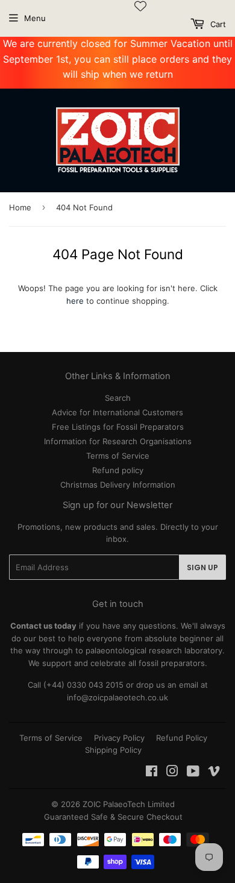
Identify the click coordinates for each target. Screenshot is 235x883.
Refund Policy (181, 738)
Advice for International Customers (117, 412)
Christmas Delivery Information (117, 484)
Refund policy (117, 470)
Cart (217, 24)
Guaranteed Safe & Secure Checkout (113, 817)
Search (118, 398)
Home (20, 207)
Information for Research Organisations (118, 441)
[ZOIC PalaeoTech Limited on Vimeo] (214, 773)
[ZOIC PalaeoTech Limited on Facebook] (151, 773)
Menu (35, 18)
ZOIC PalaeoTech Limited (129, 804)
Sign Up (202, 567)
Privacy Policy (119, 738)
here (75, 301)
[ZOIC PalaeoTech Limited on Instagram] (172, 773)
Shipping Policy (113, 750)
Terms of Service (117, 455)
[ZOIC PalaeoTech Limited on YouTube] (193, 773)
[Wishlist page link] (140, 6)
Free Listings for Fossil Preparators (118, 427)
